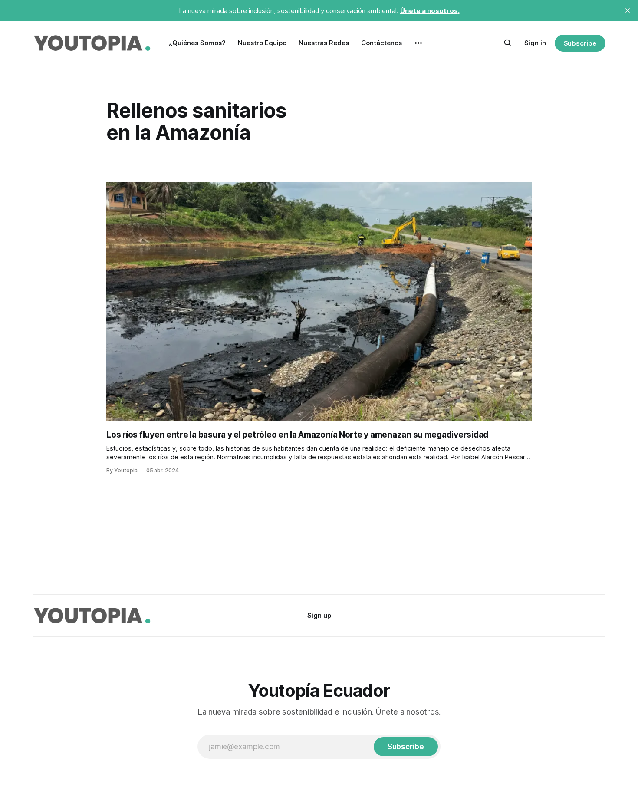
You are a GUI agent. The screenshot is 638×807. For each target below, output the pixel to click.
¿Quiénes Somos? (197, 43)
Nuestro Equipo (262, 43)
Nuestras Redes (324, 43)
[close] (628, 10)
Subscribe (580, 43)
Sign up (319, 615)
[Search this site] (508, 43)
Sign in (535, 43)
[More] (418, 43)
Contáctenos (381, 43)
